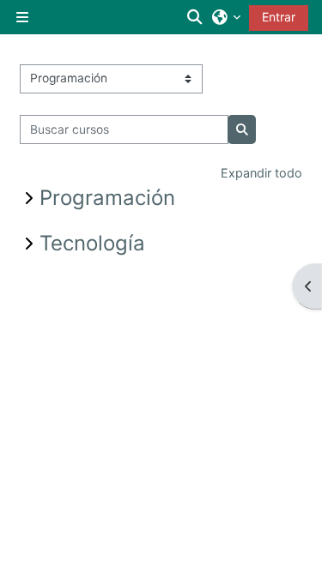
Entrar (278, 16)
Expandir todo (261, 173)
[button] (195, 17)
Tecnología (92, 243)
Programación (107, 197)
